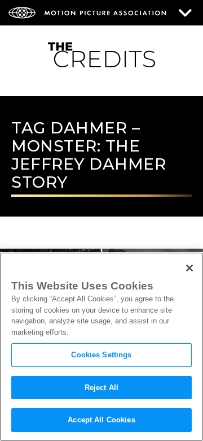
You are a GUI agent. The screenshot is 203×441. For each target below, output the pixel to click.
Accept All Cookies (101, 420)
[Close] (189, 268)
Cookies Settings (101, 355)
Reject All (101, 387)
